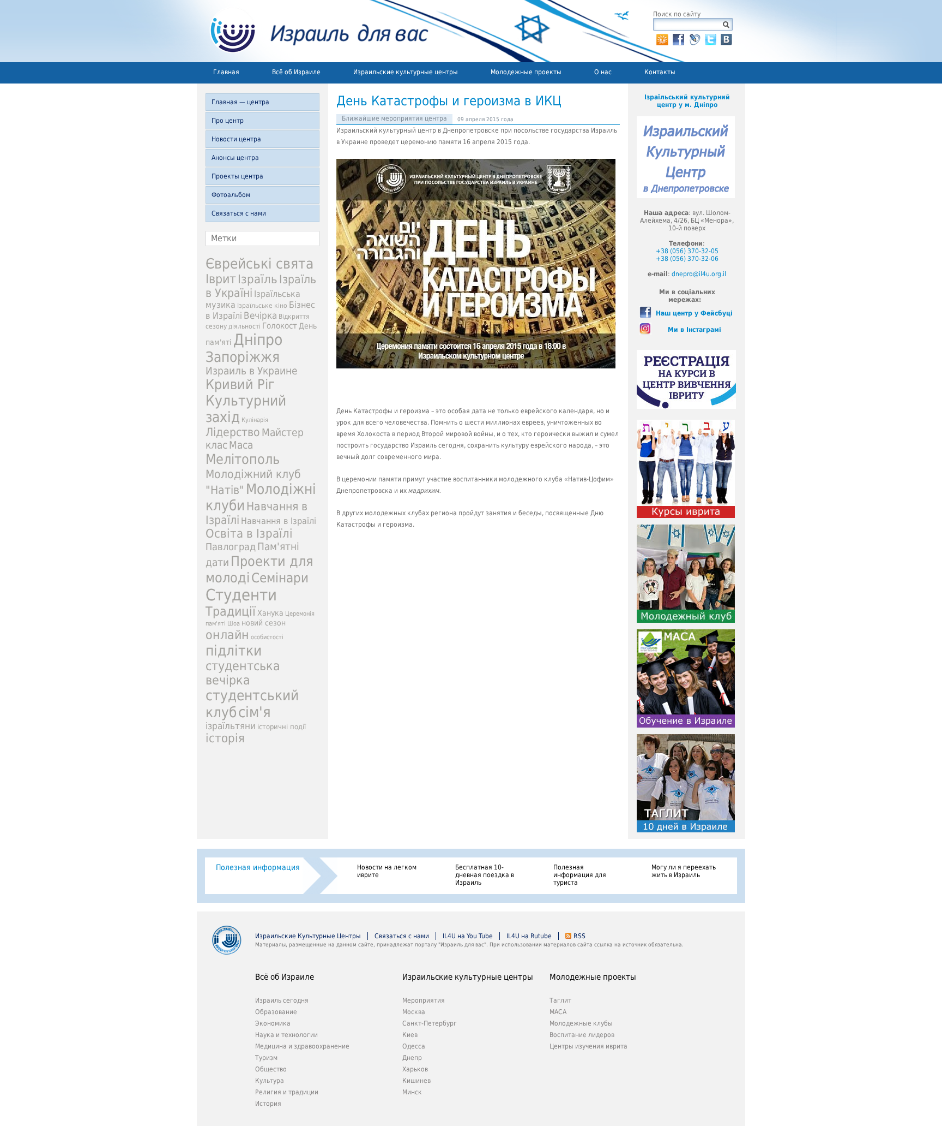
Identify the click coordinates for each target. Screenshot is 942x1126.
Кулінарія (254, 420)
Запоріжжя (243, 357)
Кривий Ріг (240, 384)
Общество (271, 1069)
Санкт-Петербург (429, 1023)
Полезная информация (258, 867)
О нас (603, 72)
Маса (241, 445)
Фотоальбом (231, 195)
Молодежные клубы (581, 1023)
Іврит (221, 279)
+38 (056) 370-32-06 (687, 259)
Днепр (412, 1058)
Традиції (231, 611)
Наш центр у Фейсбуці (694, 313)
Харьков (415, 1069)
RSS (579, 936)
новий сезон (263, 622)
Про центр (228, 120)
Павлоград (231, 546)
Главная (226, 72)
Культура (269, 1081)
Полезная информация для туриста (579, 874)
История (268, 1103)
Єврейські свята (259, 263)
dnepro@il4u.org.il (699, 274)
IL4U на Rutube (529, 936)
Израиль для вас (312, 31)
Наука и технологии (286, 1035)
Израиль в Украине (252, 371)
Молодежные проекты (526, 72)
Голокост (279, 326)
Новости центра (236, 139)
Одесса (413, 1046)
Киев (410, 1035)
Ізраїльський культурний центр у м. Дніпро (687, 101)
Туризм (266, 1058)
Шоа (233, 623)
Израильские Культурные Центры (308, 936)
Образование (276, 1012)
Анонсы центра (235, 158)
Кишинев (416, 1081)
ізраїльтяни (231, 725)
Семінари (280, 578)
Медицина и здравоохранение (302, 1046)
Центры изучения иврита (588, 1046)
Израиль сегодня (282, 1000)
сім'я (254, 712)
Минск (412, 1092)
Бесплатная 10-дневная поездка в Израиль (484, 874)
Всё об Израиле (296, 72)
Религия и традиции (286, 1092)
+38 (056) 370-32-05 (687, 251)
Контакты (659, 72)
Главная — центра (240, 102)
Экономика (273, 1023)
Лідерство (233, 432)
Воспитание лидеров (582, 1035)
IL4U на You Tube (468, 936)
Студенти (241, 595)
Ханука (270, 613)
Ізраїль (257, 279)
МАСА (558, 1012)
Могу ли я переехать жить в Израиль (683, 871)
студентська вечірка (243, 673)
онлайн (227, 634)
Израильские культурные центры (405, 72)
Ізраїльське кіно (262, 305)
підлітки (234, 650)
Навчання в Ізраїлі (278, 521)
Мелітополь (243, 459)
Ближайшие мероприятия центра (394, 118)
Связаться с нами (239, 213)
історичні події (281, 727)
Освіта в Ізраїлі (249, 533)
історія (225, 738)
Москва (413, 1012)
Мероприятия (423, 1000)
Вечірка (260, 315)
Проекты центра (237, 176)
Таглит (560, 1000)
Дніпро (257, 340)
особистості (267, 637)
